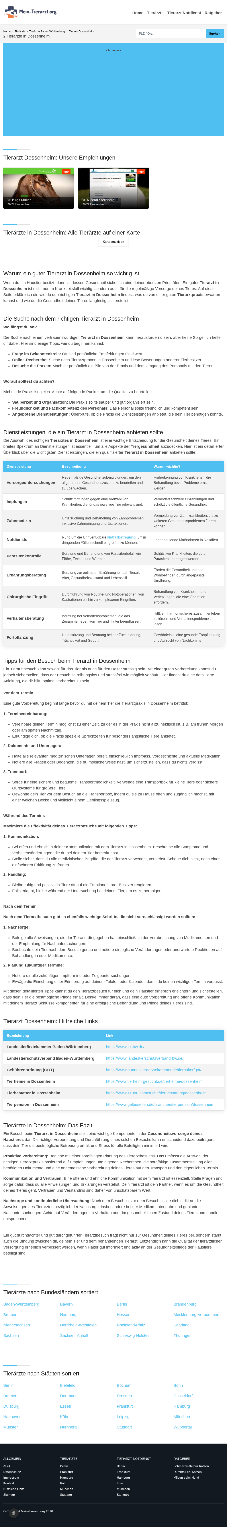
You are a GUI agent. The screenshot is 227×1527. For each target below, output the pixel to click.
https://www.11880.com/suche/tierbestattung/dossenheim (156, 1093)
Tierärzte (155, 13)
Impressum (11, 1477)
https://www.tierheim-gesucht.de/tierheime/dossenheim (154, 1081)
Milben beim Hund (186, 1477)
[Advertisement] (113, 89)
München (66, 1489)
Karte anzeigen (113, 241)
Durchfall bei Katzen (188, 1472)
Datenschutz (12, 1472)
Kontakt (8, 1483)
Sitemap (9, 1494)
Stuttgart (66, 1494)
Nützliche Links (13, 1489)
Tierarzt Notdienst (184, 13)
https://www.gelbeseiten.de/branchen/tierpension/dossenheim (160, 1104)
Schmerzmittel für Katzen (191, 1466)
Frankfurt (66, 1472)
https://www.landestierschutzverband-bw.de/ (145, 1058)
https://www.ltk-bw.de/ (125, 1047)
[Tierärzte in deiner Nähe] (31, 12)
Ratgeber (213, 13)
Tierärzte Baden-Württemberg (47, 31)
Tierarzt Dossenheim (81, 31)
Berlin (64, 1466)
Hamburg (66, 1477)
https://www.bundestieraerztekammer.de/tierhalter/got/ (153, 1070)
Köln (63, 1483)
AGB (6, 1466)
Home (137, 13)
